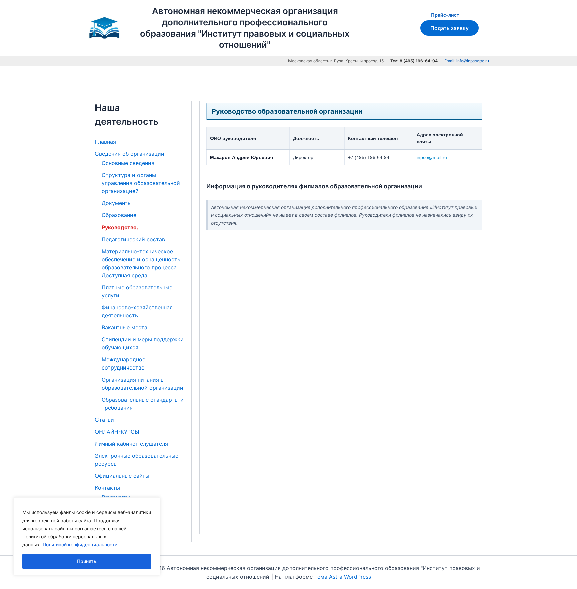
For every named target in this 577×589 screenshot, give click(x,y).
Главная (105, 141)
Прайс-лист (445, 15)
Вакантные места (124, 327)
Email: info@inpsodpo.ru (466, 60)
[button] (449, 28)
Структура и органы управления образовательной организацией (141, 183)
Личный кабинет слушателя (131, 443)
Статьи (104, 419)
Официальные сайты (122, 475)
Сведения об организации (129, 153)
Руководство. (120, 227)
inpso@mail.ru (432, 157)
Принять (87, 561)
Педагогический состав (133, 239)
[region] (86, 536)
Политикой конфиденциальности (80, 544)
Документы (117, 203)
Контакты (107, 487)
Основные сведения (128, 163)
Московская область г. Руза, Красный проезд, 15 (336, 60)
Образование (119, 215)
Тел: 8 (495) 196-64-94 (414, 60)
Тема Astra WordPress (342, 576)
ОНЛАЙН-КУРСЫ (117, 431)
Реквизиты (116, 497)
